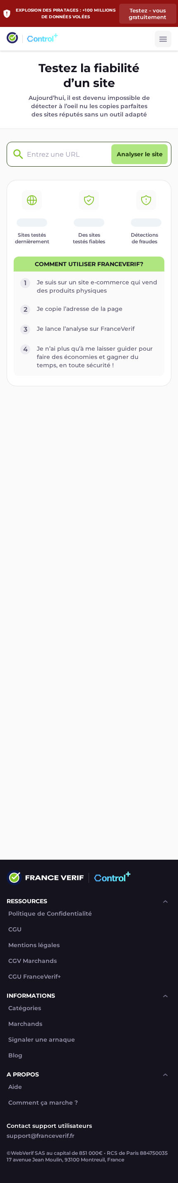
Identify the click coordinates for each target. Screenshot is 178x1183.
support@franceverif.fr (41, 1135)
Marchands (25, 1024)
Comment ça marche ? (43, 1102)
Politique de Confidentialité (50, 913)
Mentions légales (34, 945)
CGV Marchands (32, 961)
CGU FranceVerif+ (34, 976)
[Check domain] (16, 154)
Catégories (24, 1008)
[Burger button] (163, 39)
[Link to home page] (12, 39)
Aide (15, 1087)
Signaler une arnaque (41, 1039)
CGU (15, 929)
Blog (15, 1055)
